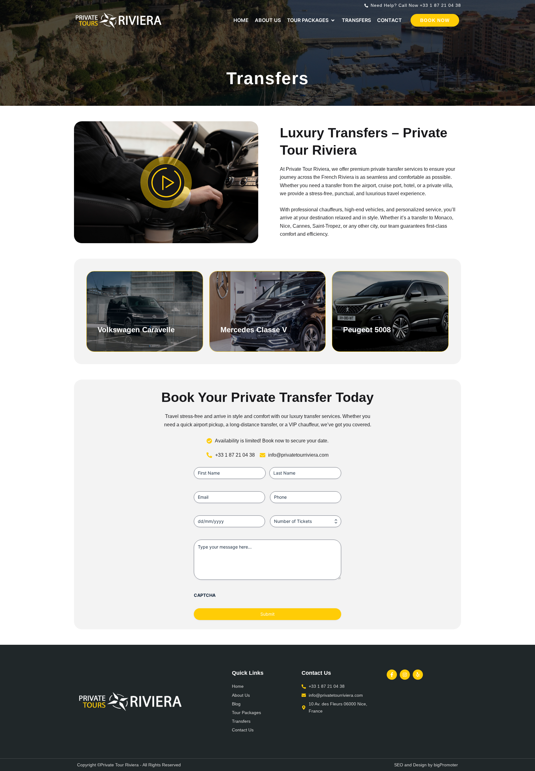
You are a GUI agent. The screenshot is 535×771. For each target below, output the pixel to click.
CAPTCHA (204, 595)
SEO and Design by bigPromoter (426, 764)
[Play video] (166, 182)
